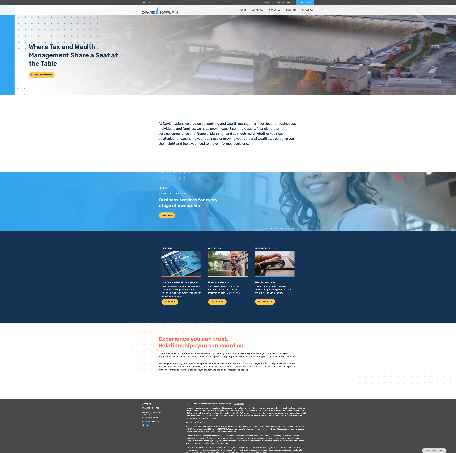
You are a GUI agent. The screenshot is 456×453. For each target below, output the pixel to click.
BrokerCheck (239, 404)
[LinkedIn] (144, 2)
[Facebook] (149, 2)
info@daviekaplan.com (150, 421)
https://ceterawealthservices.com (215, 443)
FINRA (220, 429)
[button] (243, 9)
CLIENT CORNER (305, 2)
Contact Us (268, 2)
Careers (280, 2)
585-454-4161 (153, 408)
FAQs (289, 2)
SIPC (225, 429)
